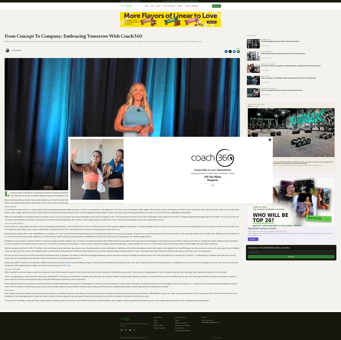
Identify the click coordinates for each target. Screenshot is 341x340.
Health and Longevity (181, 323)
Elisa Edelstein (17, 50)
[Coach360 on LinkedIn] (121, 330)
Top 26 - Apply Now (169, 6)
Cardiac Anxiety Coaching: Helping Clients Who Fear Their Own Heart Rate (283, 53)
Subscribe (216, 6)
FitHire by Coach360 (159, 328)
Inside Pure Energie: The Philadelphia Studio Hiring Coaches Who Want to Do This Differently (288, 78)
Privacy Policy (217, 337)
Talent (158, 6)
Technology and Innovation (182, 330)
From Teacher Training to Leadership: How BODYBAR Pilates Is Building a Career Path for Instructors (291, 66)
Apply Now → (253, 239)
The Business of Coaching (182, 325)
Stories (180, 6)
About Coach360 (158, 325)
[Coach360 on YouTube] (130, 330)
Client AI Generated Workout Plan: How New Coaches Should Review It (282, 90)
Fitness (177, 320)
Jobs (152, 6)
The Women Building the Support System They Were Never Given (280, 41)
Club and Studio (179, 328)
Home (146, 6)
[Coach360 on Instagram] (125, 330)
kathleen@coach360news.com (210, 322)
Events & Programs (192, 6)
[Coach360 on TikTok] (134, 330)
